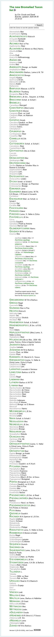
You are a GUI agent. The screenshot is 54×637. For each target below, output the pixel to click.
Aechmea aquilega (22, 240)
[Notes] (15, 10)
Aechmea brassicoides (24, 248)
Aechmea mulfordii (22, 275)
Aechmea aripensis (22, 271)
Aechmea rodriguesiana (24, 283)
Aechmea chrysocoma (24, 259)
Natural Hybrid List (29, 295)
